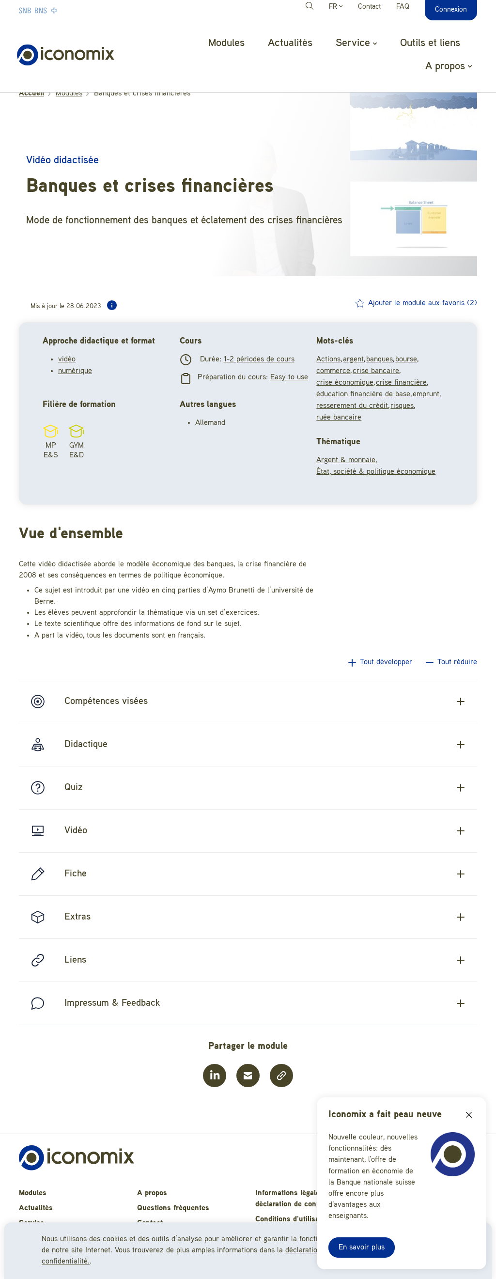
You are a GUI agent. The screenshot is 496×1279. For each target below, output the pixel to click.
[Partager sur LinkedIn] (214, 1075)
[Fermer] (469, 1115)
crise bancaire (376, 371)
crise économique (344, 383)
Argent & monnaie (345, 460)
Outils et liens (430, 43)
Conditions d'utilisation (293, 1219)
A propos (152, 1193)
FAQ (402, 7)
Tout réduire (457, 662)
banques (379, 359)
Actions (328, 359)
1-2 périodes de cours (259, 359)
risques (402, 406)
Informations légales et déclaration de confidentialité (303, 1198)
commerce (333, 371)
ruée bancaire (338, 417)
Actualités (290, 43)
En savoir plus (362, 1247)
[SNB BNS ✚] (67, 10)
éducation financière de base (363, 394)
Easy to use (289, 377)
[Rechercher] (311, 7)
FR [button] (334, 7)
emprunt (426, 394)
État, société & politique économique (375, 472)
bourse (406, 359)
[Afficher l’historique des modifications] (112, 305)
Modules (226, 43)
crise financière (401, 383)
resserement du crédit (352, 406)
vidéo (67, 359)
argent (353, 359)
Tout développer (386, 662)
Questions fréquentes (173, 1208)
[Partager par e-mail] (248, 1075)
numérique (75, 371)
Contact (369, 7)
